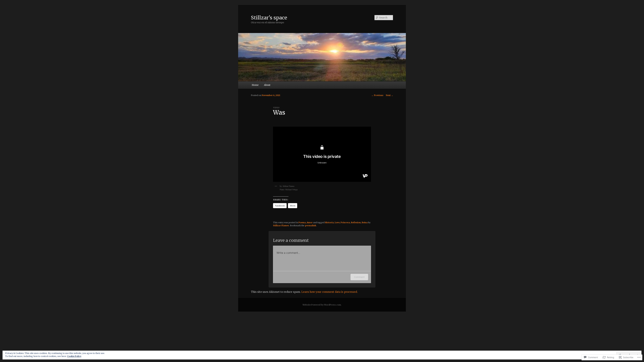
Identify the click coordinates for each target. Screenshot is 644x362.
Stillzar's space (269, 17)
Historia (329, 222)
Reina (365, 222)
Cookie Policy (74, 356)
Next (389, 95)
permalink (310, 225)
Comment (359, 277)
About (267, 85)
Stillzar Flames (281, 225)
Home (255, 85)
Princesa (345, 222)
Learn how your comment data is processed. (329, 291)
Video (276, 108)
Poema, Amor (306, 222)
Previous (377, 95)
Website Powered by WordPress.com (322, 305)
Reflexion (356, 222)
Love (337, 222)
